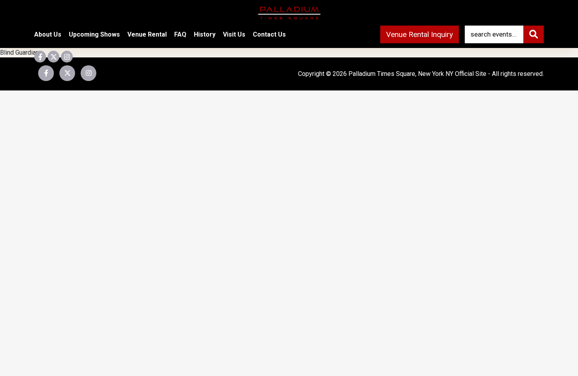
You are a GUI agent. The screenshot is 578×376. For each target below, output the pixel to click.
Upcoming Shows (94, 34)
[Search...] (533, 34)
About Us (47, 34)
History (204, 34)
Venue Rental (147, 34)
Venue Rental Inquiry (419, 34)
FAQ (180, 34)
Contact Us (269, 34)
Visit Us (234, 34)
